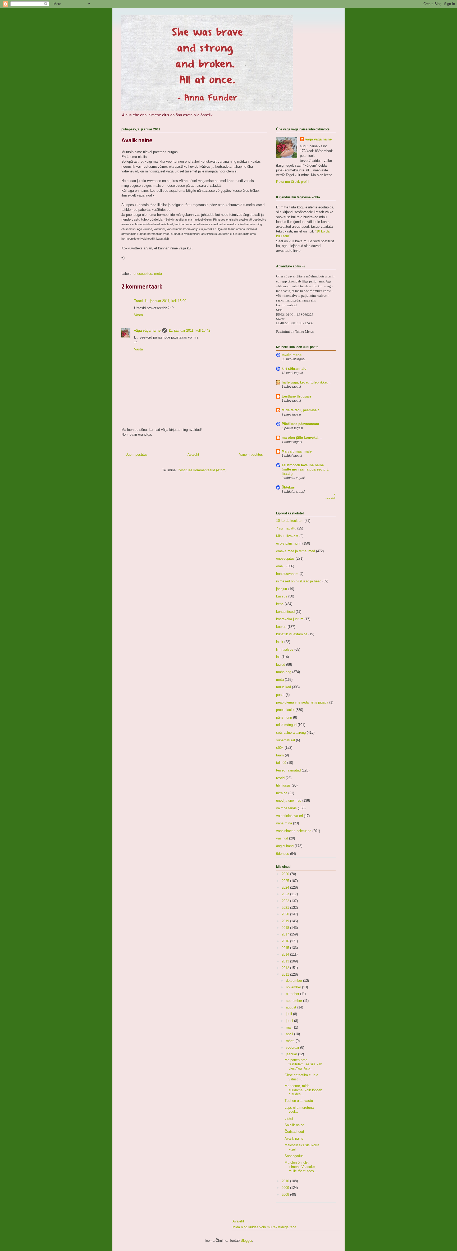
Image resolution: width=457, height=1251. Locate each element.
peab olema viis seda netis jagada (302, 702)
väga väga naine (147, 330)
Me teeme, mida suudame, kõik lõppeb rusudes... (303, 1090)
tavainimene (291, 355)
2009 (286, 1188)
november (294, 987)
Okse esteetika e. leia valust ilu (301, 1077)
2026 (286, 874)
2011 (286, 974)
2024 (286, 887)
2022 (286, 901)
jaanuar (292, 1054)
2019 (286, 921)
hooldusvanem (287, 574)
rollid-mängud (286, 725)
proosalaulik (285, 710)
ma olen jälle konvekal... (302, 438)
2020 (286, 914)
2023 (286, 894)
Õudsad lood (294, 1132)
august (291, 1007)
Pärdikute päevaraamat (300, 424)
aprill (290, 1034)
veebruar (293, 1047)
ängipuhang (285, 846)
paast (280, 695)
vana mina (284, 823)
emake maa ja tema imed (295, 551)
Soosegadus (294, 1156)
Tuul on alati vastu (299, 1101)
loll (278, 657)
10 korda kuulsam (289, 521)
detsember (294, 981)
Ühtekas (288, 487)
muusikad (283, 687)
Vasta (138, 315)
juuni (290, 1021)
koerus (281, 627)
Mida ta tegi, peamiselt (300, 410)
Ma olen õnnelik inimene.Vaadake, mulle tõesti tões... (301, 1167)
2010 (286, 1181)
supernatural (285, 740)
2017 (286, 934)
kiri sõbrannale (294, 369)
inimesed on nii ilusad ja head (298, 581)
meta (158, 274)
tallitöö (281, 763)
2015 (286, 948)
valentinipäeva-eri (289, 816)
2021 (286, 908)
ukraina (281, 793)
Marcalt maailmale (297, 451)
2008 (286, 1195)
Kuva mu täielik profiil (292, 182)
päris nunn (284, 717)
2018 (286, 928)
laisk (279, 642)
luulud (280, 664)
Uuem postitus (136, 454)
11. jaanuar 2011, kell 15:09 (165, 301)
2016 (286, 941)
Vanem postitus (251, 454)
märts (291, 1041)
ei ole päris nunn (288, 543)
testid (280, 778)
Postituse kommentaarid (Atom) (202, 470)
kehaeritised (285, 612)
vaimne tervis (286, 808)
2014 (286, 954)
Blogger (246, 1241)
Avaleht (193, 454)
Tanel (138, 301)
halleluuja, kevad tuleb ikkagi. (306, 382)
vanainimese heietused (293, 831)
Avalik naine (294, 1138)
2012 (286, 968)
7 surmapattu (286, 528)
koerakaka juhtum (289, 619)
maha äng (283, 672)
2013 (286, 961)
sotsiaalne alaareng (291, 732)
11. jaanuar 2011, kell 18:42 (189, 330)
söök (280, 748)
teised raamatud (288, 770)
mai (289, 1027)
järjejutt (281, 589)
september (294, 1001)
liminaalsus (284, 649)
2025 (286, 881)
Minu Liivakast (287, 536)
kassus (281, 596)
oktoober (293, 994)
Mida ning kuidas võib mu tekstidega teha (264, 1227)
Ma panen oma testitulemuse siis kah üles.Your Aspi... (303, 1064)
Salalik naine (294, 1125)
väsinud (282, 838)
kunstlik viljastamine (291, 634)
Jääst (289, 1118)
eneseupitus (143, 274)
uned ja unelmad (288, 800)
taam (280, 755)
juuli (289, 1014)
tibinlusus (283, 785)
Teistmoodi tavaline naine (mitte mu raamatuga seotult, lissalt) (305, 469)
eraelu (280, 566)
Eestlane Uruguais (297, 396)
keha (280, 604)
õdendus (282, 854)
